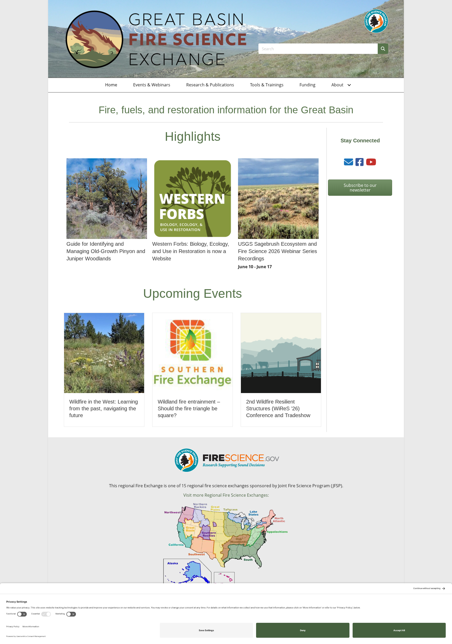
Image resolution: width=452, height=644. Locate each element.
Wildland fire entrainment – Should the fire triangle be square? (189, 408)
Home (111, 85)
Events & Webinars (151, 85)
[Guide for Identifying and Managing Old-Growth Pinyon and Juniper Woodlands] (107, 215)
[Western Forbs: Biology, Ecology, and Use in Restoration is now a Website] (192, 215)
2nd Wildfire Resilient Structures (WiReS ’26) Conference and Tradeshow (278, 408)
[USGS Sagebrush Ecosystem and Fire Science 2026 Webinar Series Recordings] (278, 215)
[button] (349, 85)
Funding (307, 85)
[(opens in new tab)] (376, 21)
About (337, 85)
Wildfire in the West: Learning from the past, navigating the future (103, 408)
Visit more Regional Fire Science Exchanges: (226, 495)
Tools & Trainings (267, 85)
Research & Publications (210, 85)
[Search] (383, 48)
